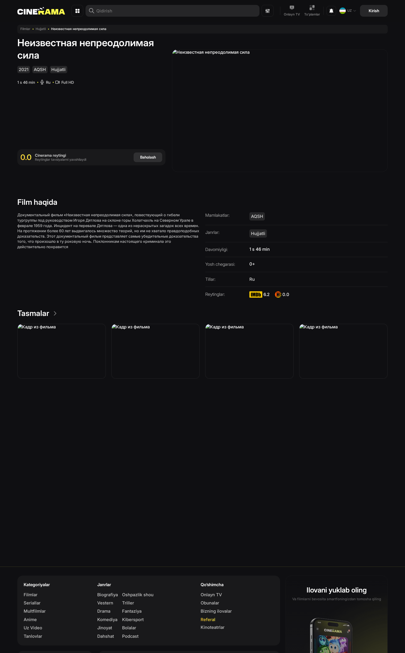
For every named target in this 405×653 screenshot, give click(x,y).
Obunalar (210, 602)
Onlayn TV (292, 14)
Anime (30, 619)
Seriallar (32, 602)
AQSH (40, 69)
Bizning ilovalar (216, 611)
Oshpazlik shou (138, 594)
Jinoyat (104, 627)
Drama (103, 611)
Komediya (107, 619)
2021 (23, 69)
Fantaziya (132, 611)
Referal (208, 619)
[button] (61, 351)
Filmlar (25, 29)
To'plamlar (312, 14)
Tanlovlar (33, 636)
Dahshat (105, 636)
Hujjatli (41, 29)
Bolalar (129, 627)
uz (349, 10)
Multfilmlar (35, 611)
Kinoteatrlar (213, 627)
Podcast (130, 636)
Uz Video (33, 627)
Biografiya (107, 594)
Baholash (148, 157)
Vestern (105, 602)
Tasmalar (33, 313)
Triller (128, 602)
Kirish (374, 10)
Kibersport (133, 619)
